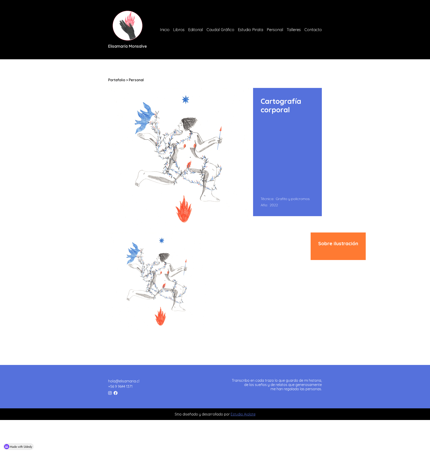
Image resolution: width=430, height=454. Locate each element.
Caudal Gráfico (220, 29)
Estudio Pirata (250, 29)
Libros (179, 29)
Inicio (165, 29)
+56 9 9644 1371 (120, 386)
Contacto (313, 29)
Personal (275, 29)
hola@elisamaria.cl (123, 381)
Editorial (195, 29)
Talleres (294, 29)
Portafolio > (118, 80)
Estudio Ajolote (243, 414)
